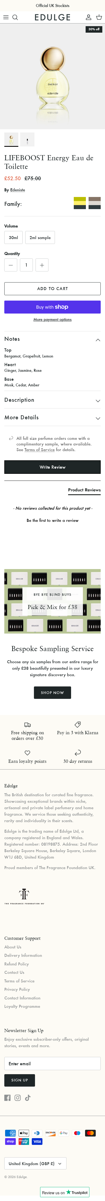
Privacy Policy (17, 989)
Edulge (22, 1177)
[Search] (18, 17)
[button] (52, 519)
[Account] (87, 17)
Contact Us (14, 972)
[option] (52, 76)
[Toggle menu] (6, 17)
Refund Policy (16, 964)
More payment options (52, 319)
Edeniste (17, 189)
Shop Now (52, 692)
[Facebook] (7, 1098)
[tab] (84, 491)
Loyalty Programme (22, 1006)
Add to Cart (52, 288)
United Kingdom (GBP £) (32, 1163)
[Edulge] (52, 17)
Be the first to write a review (53, 520)
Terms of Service (39, 449)
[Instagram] (18, 1098)
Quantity (12, 253)
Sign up (19, 1080)
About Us (12, 947)
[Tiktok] (28, 1098)
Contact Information (22, 998)
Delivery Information (23, 955)
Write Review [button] (52, 467)
